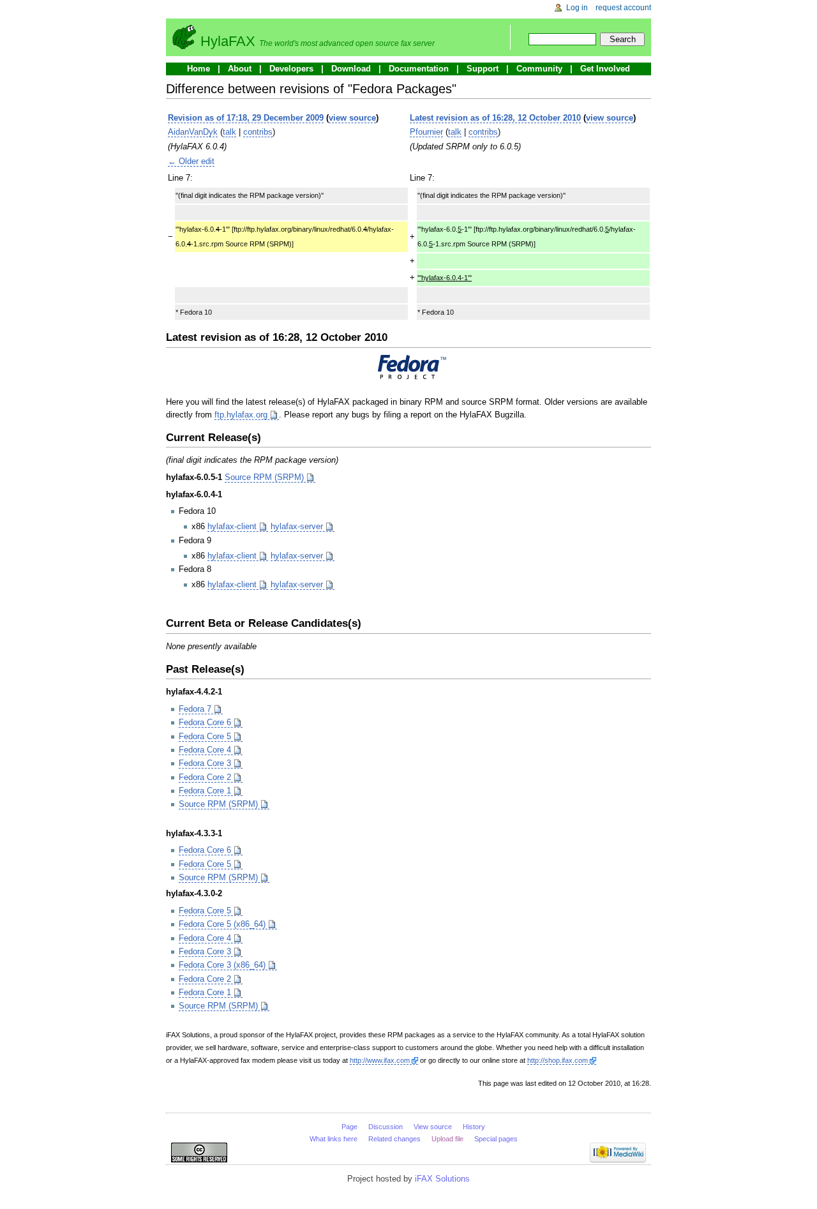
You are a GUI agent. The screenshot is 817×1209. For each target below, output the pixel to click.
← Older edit (191, 161)
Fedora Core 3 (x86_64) (222, 965)
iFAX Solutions (442, 1178)
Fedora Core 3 (205, 763)
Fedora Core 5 (205, 736)
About (239, 68)
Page (349, 1126)
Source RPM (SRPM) (264, 477)
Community (539, 68)
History (474, 1126)
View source (433, 1126)
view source (352, 118)
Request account (623, 7)
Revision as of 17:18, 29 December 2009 (246, 118)
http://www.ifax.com (380, 1060)
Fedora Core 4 (205, 750)
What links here (333, 1139)
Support (482, 68)
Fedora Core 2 (205, 777)
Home (198, 68)
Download (351, 68)
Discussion (385, 1126)
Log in (577, 7)
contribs (258, 132)
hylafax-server (297, 526)
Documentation (419, 68)
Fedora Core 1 (205, 790)
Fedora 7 (195, 709)
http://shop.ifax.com (557, 1060)
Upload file (447, 1139)
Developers (291, 68)
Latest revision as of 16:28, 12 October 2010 (495, 118)
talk (229, 132)
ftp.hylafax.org (240, 414)
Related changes (394, 1139)
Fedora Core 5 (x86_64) (222, 924)
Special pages (496, 1139)
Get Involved (605, 68)
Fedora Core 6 (205, 722)
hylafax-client (232, 526)
